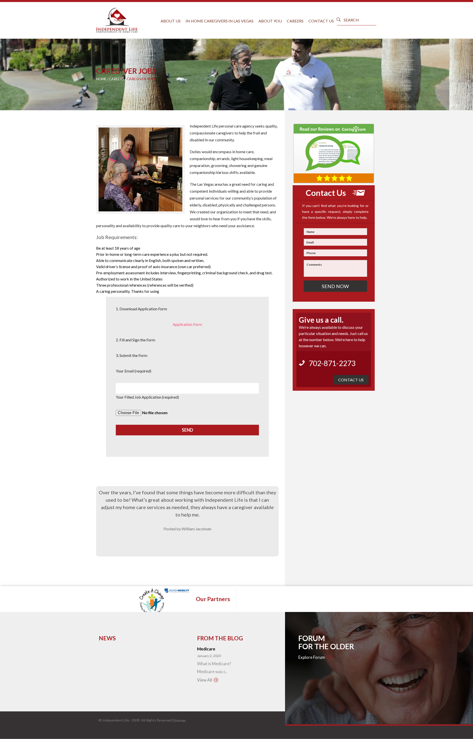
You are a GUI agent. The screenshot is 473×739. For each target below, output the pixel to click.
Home (101, 79)
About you (270, 20)
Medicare (206, 648)
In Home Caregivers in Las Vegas (219, 20)
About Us (171, 20)
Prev (103, 170)
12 (164, 222)
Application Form (187, 324)
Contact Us (321, 20)
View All (204, 680)
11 (159, 222)
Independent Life (115, 720)
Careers (295, 20)
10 (154, 222)
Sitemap (179, 720)
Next (177, 170)
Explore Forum (311, 657)
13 (169, 222)
